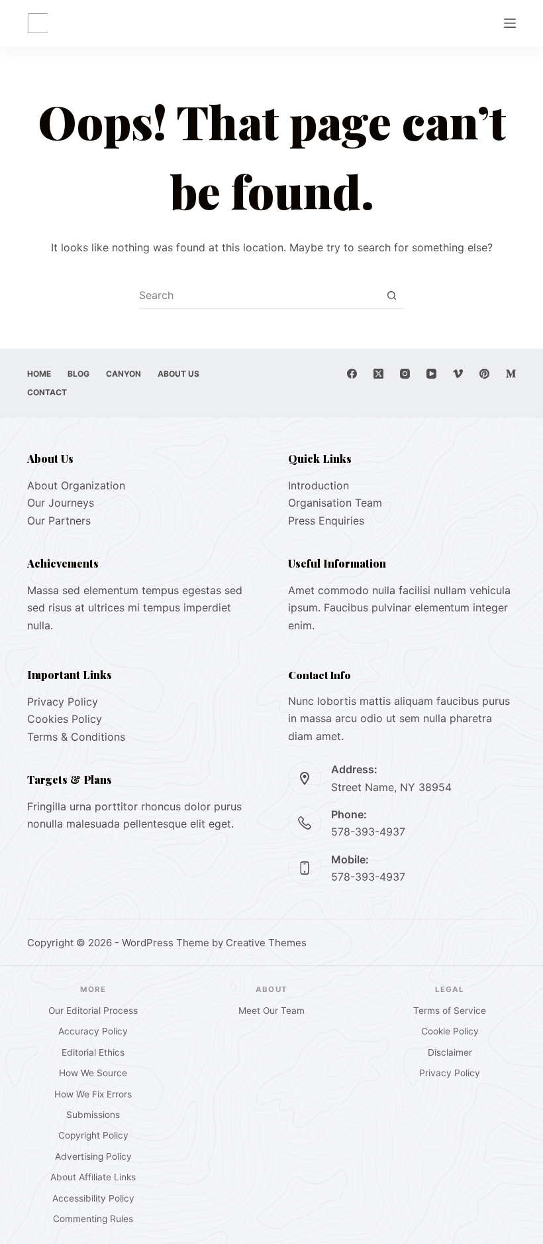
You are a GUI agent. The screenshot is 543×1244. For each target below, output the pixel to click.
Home (39, 374)
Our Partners (59, 520)
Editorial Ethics (93, 1052)
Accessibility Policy (93, 1198)
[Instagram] (405, 374)
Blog (78, 374)
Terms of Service (449, 1010)
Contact (47, 392)
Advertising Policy (93, 1156)
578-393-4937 (368, 831)
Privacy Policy (62, 701)
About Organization (76, 485)
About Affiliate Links (93, 1177)
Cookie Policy (450, 1031)
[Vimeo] (458, 374)
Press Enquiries (326, 520)
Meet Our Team (271, 1010)
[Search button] (391, 295)
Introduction (318, 485)
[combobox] (259, 295)
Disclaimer (450, 1052)
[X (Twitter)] (378, 374)
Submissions (93, 1114)
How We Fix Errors (93, 1094)
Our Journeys (60, 502)
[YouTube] (431, 374)
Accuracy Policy (93, 1031)
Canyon (123, 374)
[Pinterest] (484, 374)
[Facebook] (352, 374)
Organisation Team (335, 502)
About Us (178, 374)
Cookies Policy (64, 718)
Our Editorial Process (93, 1010)
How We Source (93, 1073)
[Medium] (511, 374)
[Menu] (510, 23)
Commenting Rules (93, 1218)
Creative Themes (266, 942)
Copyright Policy (93, 1135)
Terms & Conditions (76, 736)
